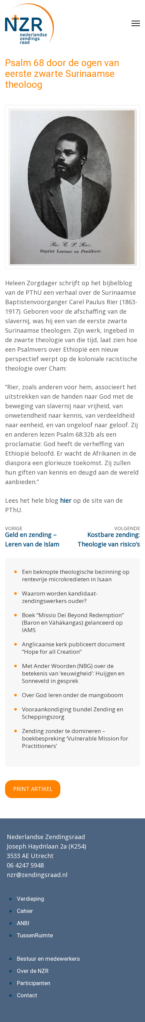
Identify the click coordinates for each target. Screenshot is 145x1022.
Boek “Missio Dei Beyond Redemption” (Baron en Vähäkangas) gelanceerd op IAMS (73, 622)
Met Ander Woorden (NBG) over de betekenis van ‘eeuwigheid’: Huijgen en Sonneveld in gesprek (73, 673)
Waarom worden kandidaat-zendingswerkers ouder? (60, 597)
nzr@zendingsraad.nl (37, 875)
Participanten (33, 983)
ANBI (23, 923)
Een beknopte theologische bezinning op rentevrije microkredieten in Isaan (75, 575)
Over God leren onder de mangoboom (72, 695)
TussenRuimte (35, 935)
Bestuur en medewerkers (48, 958)
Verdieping (30, 898)
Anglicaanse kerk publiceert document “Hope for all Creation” (73, 647)
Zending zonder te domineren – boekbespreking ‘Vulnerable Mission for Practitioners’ (75, 738)
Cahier (25, 911)
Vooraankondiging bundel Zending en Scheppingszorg (72, 713)
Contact (27, 995)
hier (66, 500)
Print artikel (33, 789)
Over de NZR (33, 970)
